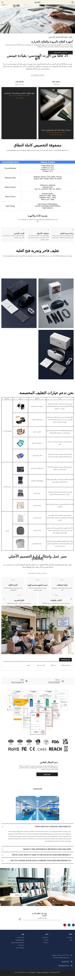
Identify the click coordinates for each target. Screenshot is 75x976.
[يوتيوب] (64, 925)
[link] (56, 83)
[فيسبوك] (73, 925)
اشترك (68, 272)
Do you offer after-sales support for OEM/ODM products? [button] (40, 861)
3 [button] (39, 650)
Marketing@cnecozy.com (63, 965)
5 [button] (33, 650)
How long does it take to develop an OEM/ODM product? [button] (41, 855)
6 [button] (30, 650)
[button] (37, 826)
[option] (37, 194)
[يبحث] (2, 2)
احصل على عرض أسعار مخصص (60, 52)
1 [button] (44, 650)
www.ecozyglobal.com (20, 972)
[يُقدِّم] (20, 919)
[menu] (72, 2)
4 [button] (36, 650)
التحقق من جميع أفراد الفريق (37, 75)
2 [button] (41, 650)
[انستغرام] (69, 925)
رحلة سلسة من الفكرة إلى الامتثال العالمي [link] (37, 573)
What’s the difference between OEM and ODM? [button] (47, 849)
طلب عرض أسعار (18, 894)
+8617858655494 (65, 961)
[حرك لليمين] (71, 113)
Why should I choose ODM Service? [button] (53, 827)
